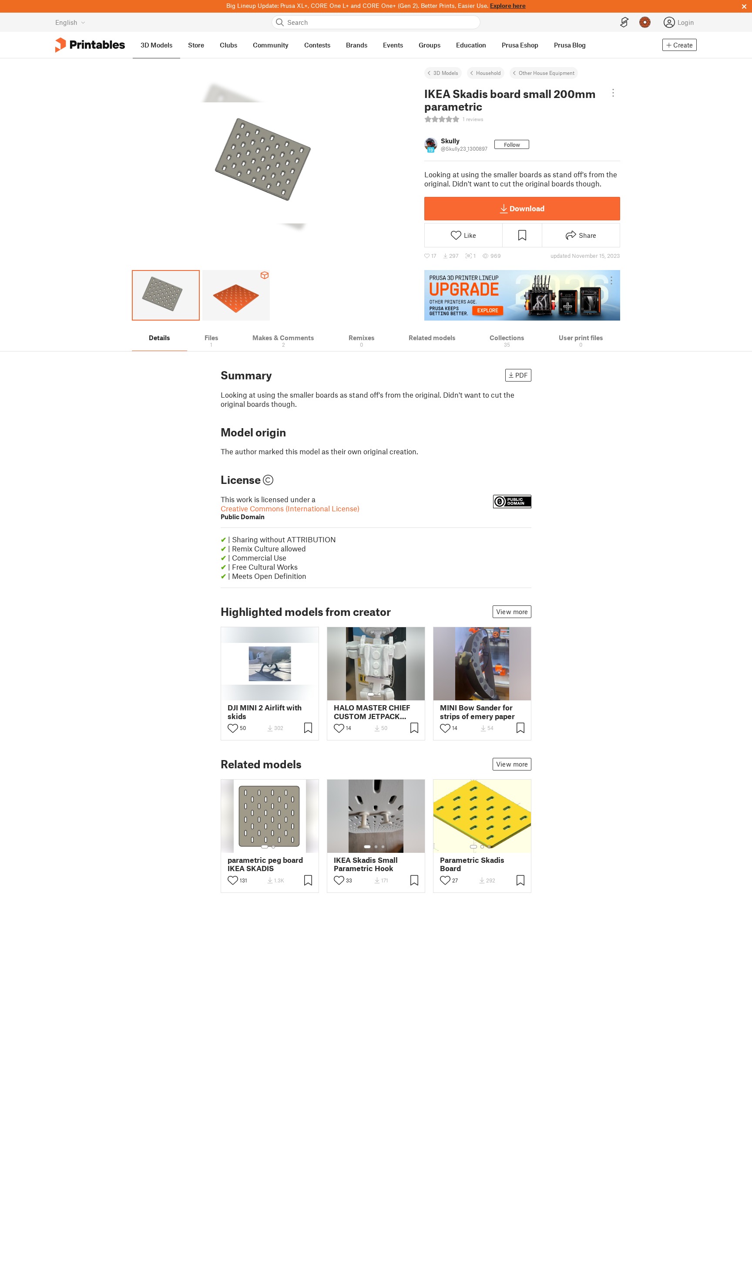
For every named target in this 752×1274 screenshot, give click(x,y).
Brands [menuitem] (356, 45)
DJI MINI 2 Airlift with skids (265, 711)
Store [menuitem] (196, 45)
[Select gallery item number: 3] (383, 846)
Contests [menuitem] (317, 45)
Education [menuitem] (471, 45)
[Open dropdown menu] (613, 93)
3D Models (445, 73)
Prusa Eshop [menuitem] (520, 45)
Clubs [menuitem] (228, 45)
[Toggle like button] (233, 728)
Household (488, 73)
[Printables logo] (90, 45)
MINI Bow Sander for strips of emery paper (477, 711)
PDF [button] (521, 375)
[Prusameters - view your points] (645, 22)
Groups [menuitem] (429, 45)
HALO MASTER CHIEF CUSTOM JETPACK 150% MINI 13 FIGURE (372, 711)
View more (512, 611)
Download (527, 208)
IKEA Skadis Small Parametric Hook (366, 864)
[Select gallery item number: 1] (370, 694)
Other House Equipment (546, 73)
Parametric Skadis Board (472, 864)
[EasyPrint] (624, 22)
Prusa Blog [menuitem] (570, 45)
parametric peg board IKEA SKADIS (265, 864)
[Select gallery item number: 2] (379, 694)
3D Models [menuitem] (156, 45)
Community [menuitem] (271, 45)
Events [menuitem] (393, 45)
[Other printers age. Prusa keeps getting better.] (522, 295)
